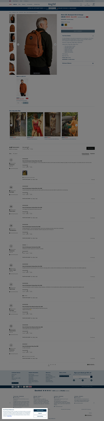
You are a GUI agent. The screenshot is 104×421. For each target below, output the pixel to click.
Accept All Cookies (40, 410)
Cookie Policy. (9, 416)
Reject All (40, 413)
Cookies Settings (40, 416)
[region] (25, 413)
